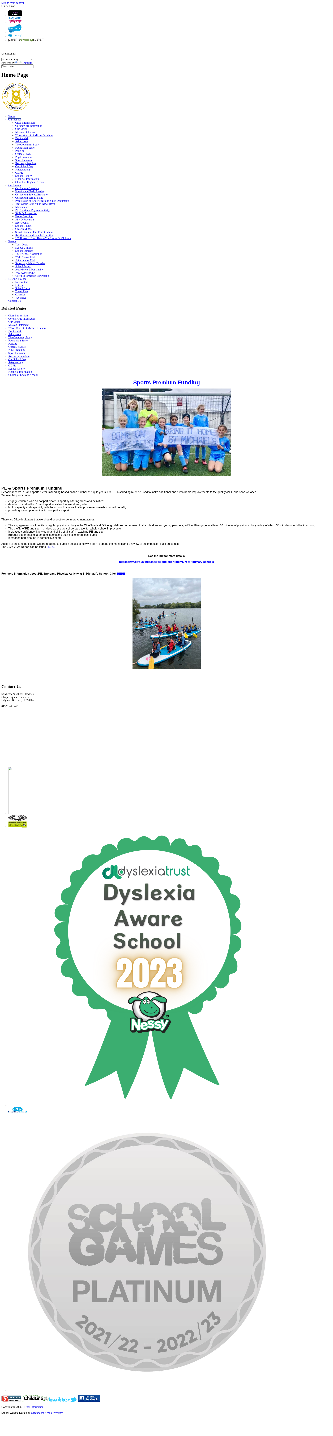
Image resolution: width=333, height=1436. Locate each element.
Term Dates (21, 244)
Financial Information (27, 178)
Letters (19, 285)
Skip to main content (12, 2)
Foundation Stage (25, 147)
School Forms (23, 266)
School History (23, 175)
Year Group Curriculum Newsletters (35, 203)
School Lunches (24, 250)
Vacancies (20, 297)
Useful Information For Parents (32, 275)
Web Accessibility (25, 272)
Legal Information (34, 1406)
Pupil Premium (23, 157)
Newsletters (21, 282)
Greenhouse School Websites (47, 1412)
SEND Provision (24, 219)
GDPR (19, 172)
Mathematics (22, 207)
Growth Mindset (24, 228)
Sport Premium (23, 160)
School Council (23, 225)
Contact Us (14, 300)
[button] (17, 50)
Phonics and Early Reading (30, 191)
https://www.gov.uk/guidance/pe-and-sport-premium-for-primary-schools (166, 561)
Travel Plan (21, 291)
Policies (19, 150)
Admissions (21, 141)
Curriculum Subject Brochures (32, 194)
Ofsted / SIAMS (24, 153)
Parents (12, 241)
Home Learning (24, 216)
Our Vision (21, 128)
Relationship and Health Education (34, 235)
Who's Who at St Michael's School (34, 135)
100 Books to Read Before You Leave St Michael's (43, 238)
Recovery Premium (25, 163)
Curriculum (14, 185)
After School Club (25, 260)
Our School (14, 119)
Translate (27, 62)
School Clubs (22, 288)
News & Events (17, 278)
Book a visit (21, 138)
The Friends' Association (28, 253)
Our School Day (24, 166)
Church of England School (30, 182)
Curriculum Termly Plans (29, 197)
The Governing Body (27, 144)
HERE (51, 546)
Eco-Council (22, 222)
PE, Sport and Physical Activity (32, 210)
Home (11, 116)
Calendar (20, 294)
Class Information (25, 122)
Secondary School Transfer (30, 263)
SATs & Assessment (26, 213)
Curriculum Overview (27, 188)
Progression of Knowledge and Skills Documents (42, 200)
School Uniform (24, 247)
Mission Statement (25, 132)
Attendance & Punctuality (29, 269)
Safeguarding (22, 169)
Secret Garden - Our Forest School (34, 232)
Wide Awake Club (25, 257)
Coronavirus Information (28, 125)
